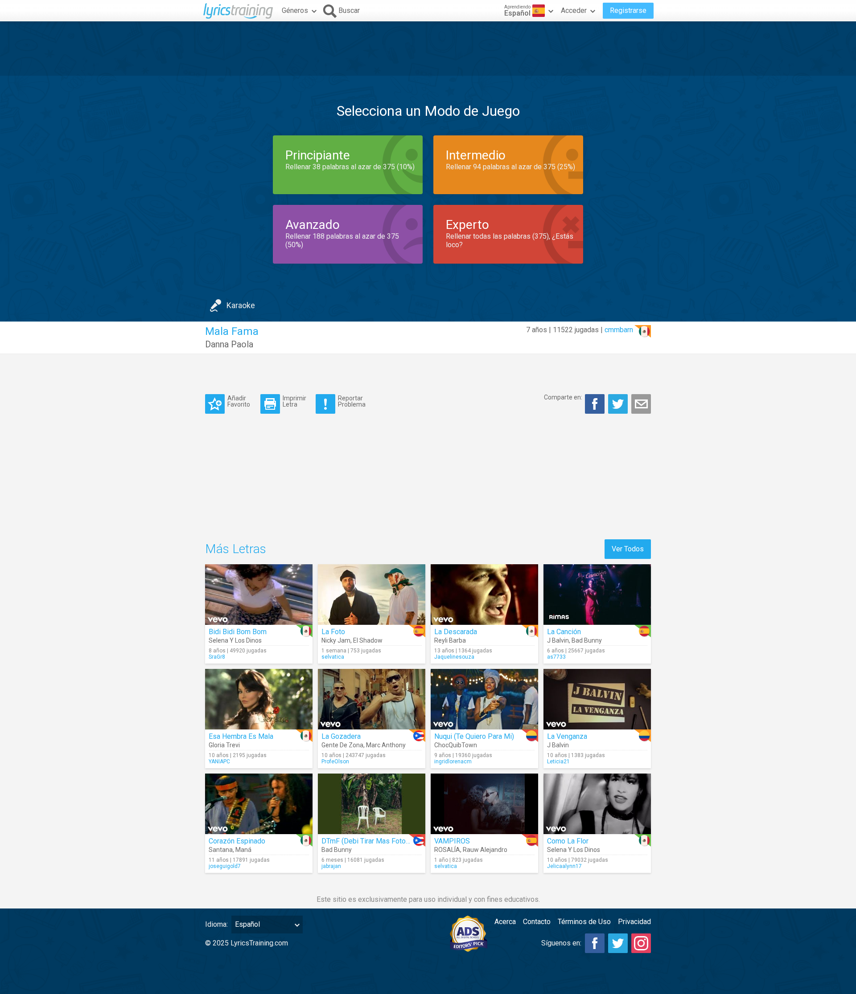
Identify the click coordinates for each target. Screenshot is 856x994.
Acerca (505, 921)
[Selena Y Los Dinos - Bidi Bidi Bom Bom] (259, 594)
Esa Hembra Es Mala (241, 736)
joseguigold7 (225, 866)
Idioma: (216, 924)
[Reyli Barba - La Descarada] (484, 594)
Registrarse (628, 10)
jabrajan (331, 866)
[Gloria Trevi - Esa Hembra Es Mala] (259, 699)
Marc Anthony (386, 745)
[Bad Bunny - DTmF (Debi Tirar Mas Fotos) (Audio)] (371, 804)
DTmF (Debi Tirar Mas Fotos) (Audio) (378, 841)
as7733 (556, 657)
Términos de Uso (584, 921)
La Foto (333, 631)
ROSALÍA (447, 849)
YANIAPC (219, 761)
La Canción (564, 631)
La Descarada (455, 631)
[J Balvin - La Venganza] (597, 699)
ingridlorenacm (453, 761)
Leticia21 (558, 761)
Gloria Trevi (224, 745)
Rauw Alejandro (485, 849)
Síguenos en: (561, 943)
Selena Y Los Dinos (235, 640)
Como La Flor (567, 841)
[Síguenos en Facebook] (595, 943)
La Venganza (567, 736)
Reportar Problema (352, 401)
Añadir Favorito (238, 401)
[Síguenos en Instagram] (641, 943)
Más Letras (235, 549)
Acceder (574, 10)
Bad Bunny (587, 640)
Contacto (537, 921)
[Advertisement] (428, 49)
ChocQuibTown (455, 745)
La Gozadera (341, 736)
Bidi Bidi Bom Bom (238, 631)
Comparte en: (563, 397)
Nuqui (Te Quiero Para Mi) (474, 736)
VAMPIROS (452, 841)
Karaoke (240, 305)
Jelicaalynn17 (564, 866)
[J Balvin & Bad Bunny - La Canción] (597, 594)
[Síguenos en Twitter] (618, 943)
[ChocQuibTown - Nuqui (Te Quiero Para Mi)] (484, 699)
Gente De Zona (342, 745)
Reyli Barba (450, 640)
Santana (221, 849)
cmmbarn (619, 330)
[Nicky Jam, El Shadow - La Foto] (371, 594)
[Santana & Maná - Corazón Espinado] (259, 804)
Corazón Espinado (237, 841)
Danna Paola (229, 344)
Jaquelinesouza (454, 657)
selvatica (332, 657)
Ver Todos (628, 549)
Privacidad (634, 921)
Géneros (295, 10)
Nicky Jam (335, 640)
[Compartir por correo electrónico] (641, 404)
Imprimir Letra (294, 401)
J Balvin (558, 640)
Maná (243, 849)
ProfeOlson (335, 761)
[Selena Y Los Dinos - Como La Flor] (597, 804)
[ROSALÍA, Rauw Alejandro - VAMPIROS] (484, 804)
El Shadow (368, 640)
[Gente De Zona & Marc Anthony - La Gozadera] (371, 699)
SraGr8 (217, 657)
